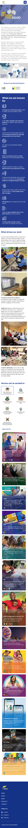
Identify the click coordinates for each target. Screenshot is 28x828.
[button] (25, 2)
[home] (3, 2)
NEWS (3, 798)
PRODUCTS (4, 801)
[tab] (7, 390)
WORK (3, 793)
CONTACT (4, 804)
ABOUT (3, 796)
